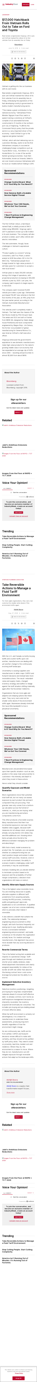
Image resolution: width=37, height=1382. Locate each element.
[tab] (7, 488)
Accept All (18, 1378)
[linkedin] (15, 58)
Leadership (5, 14)
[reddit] (22, 58)
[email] (25, 58)
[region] (18, 493)
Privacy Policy (19, 1373)
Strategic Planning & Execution (13, 579)
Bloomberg (18, 44)
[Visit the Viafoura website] (30, 497)
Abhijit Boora (18, 609)
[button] (3, 4)
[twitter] (18, 58)
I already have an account (18, 516)
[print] (34, 58)
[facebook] (12, 58)
